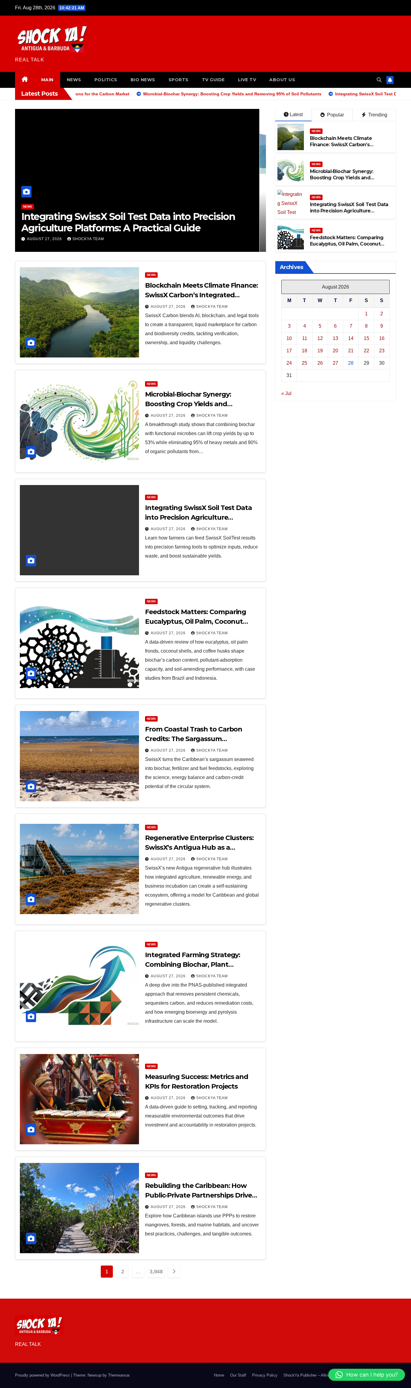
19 (320, 350)
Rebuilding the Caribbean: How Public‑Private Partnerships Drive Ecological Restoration (198, 1195)
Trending (377, 114)
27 (335, 362)
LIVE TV (247, 79)
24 (289, 362)
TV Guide (213, 79)
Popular (335, 114)
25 (304, 362)
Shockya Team (94, 239)
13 (335, 338)
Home (219, 1375)
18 (304, 350)
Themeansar (118, 1375)
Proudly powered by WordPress (43, 1375)
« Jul (286, 393)
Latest (296, 114)
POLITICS (105, 79)
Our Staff (238, 1375)
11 (304, 338)
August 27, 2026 (51, 239)
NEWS (74, 79)
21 (351, 350)
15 (366, 338)
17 (289, 350)
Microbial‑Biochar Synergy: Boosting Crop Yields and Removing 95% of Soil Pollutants (348, 177)
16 (382, 338)
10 (289, 338)
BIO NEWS (143, 79)
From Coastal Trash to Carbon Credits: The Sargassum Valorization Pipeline (193, 739)
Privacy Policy (264, 1375)
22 (366, 350)
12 (320, 338)
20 (335, 350)
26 (320, 362)
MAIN (47, 79)
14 (351, 338)
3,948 (156, 1272)
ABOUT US (282, 79)
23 (382, 350)
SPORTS (178, 79)
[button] (379, 79)
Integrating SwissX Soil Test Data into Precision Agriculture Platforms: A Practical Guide (349, 211)
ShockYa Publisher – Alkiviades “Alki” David (321, 1375)
